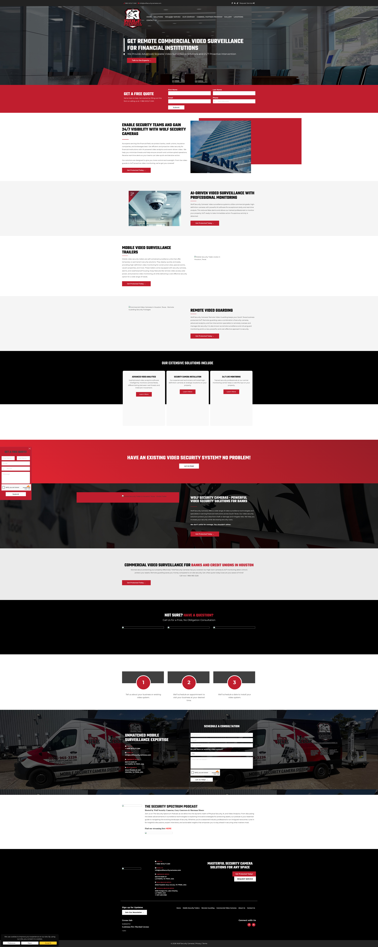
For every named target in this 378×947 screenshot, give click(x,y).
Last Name (218, 90)
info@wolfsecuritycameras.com (150, 3)
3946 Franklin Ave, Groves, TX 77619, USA (170, 885)
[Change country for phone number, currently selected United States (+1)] (214, 101)
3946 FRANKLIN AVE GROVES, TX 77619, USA (134, 771)
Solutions (158, 17)
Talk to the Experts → (141, 60)
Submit (176, 107)
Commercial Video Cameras (226, 908)
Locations (238, 17)
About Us (241, 908)
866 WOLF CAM (130, 3)
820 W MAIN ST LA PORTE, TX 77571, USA (134, 763)
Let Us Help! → (201, 780)
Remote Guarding (208, 908)
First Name (173, 90)
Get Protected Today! (244, 874)
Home (149, 17)
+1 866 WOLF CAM (132, 749)
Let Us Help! (189, 466)
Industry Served (172, 17)
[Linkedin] (253, 925)
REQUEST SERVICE (245, 879)
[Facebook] (249, 925)
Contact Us (151, 20)
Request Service (246, 3)
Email (171, 98)
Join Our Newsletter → (134, 912)
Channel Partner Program (209, 17)
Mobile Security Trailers (191, 908)
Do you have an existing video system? (206, 749)
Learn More (144, 394)
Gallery (228, 17)
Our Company (188, 17)
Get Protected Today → (136, 170)
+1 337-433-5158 (161, 895)
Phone (216, 98)
